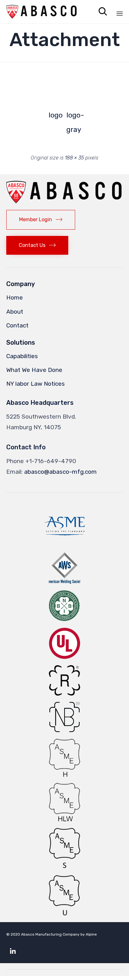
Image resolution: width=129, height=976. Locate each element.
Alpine (91, 934)
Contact (17, 325)
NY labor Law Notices (35, 383)
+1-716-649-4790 (50, 461)
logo (56, 115)
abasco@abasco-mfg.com (60, 471)
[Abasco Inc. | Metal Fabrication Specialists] (41, 12)
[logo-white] (35, 84)
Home (14, 297)
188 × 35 (74, 158)
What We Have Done (34, 369)
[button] (35, 80)
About (14, 311)
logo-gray (73, 117)
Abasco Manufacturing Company (50, 934)
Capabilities (22, 356)
